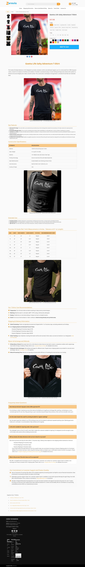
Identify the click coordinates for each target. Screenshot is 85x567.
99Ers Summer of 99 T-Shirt (15, 502)
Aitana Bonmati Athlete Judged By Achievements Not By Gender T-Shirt (23, 510)
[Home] (11, 3)
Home (20, 8)
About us (50, 8)
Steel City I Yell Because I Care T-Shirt (17, 497)
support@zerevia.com (41, 478)
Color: (53, 38)
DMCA (8, 556)
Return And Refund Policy (41, 8)
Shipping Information (28, 8)
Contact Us (63, 8)
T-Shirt (12, 11)
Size (51, 32)
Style (51, 22)
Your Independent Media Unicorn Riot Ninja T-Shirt (19, 505)
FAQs (8, 554)
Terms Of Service (12, 543)
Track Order (56, 8)
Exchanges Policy (24, 350)
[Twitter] (29, 56)
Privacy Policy (12, 547)
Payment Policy (12, 560)
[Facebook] (27, 56)
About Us (8, 544)
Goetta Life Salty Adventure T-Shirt (22, 11)
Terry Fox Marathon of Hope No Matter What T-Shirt (20, 500)
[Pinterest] (31, 56)
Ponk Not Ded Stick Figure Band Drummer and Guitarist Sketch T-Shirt (23, 508)
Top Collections (15, 534)
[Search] (58, 4)
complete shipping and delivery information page (29, 451)
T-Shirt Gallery (9, 534)
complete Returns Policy (40, 345)
